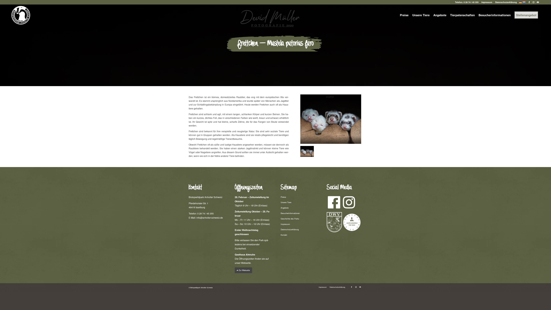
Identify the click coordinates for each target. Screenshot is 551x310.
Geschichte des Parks (290, 218)
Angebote (285, 207)
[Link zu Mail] (538, 2)
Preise (283, 197)
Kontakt (284, 235)
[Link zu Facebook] (529, 2)
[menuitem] (487, 2)
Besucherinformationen (290, 213)
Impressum (285, 224)
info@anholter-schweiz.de (209, 217)
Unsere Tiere (286, 202)
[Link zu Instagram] (533, 2)
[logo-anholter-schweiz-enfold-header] (20, 15)
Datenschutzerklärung (290, 229)
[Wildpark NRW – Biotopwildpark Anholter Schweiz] (330, 119)
